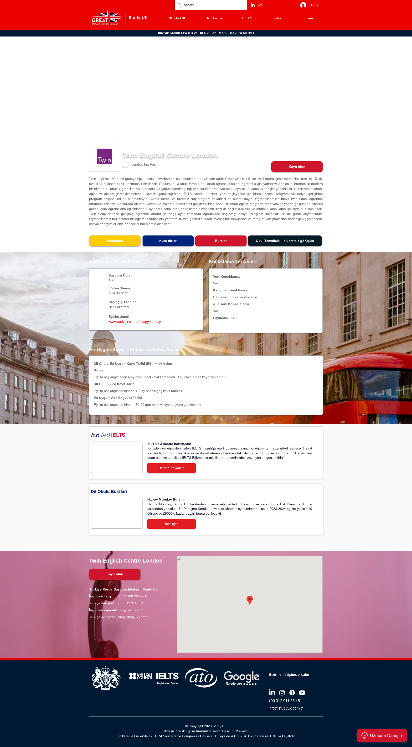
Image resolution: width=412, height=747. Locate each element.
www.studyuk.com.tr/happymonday (134, 322)
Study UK (138, 17)
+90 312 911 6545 (131, 603)
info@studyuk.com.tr (133, 617)
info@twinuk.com (131, 610)
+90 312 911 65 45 (284, 701)
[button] (297, 166)
